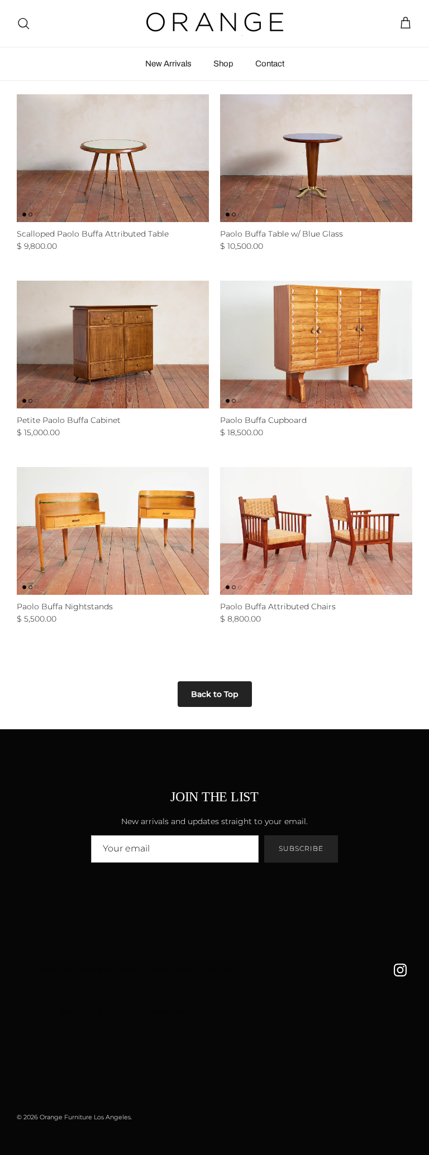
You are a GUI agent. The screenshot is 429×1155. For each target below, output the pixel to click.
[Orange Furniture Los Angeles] (214, 23)
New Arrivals (168, 63)
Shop (223, 63)
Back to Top (215, 694)
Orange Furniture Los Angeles (85, 1117)
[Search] (23, 23)
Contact (269, 63)
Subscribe (301, 848)
